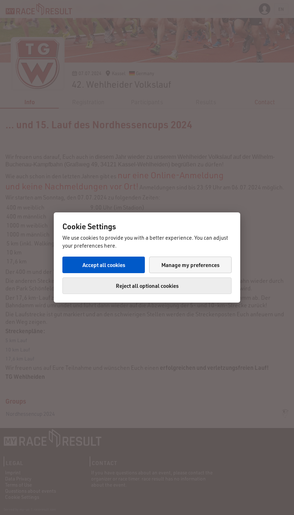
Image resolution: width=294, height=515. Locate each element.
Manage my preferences (190, 264)
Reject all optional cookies (147, 285)
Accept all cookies (103, 264)
